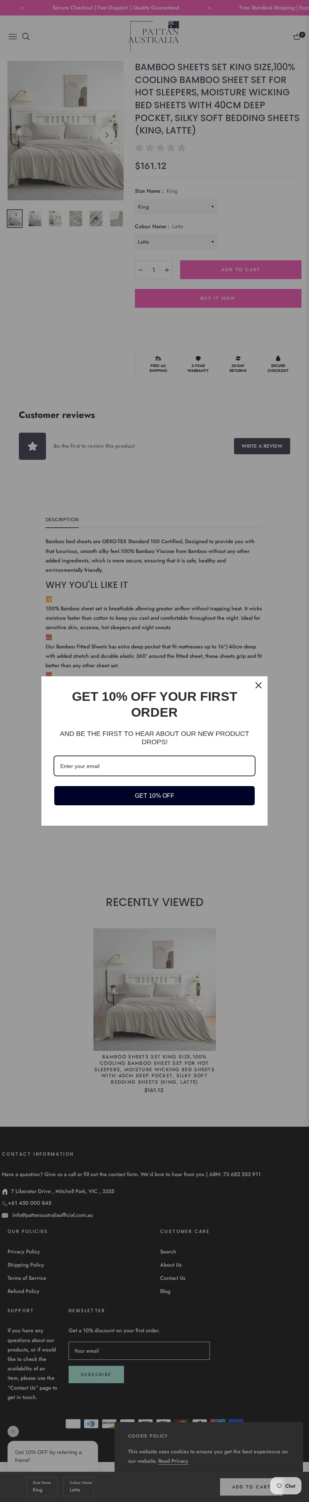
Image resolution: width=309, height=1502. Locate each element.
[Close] (258, 685)
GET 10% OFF (154, 795)
